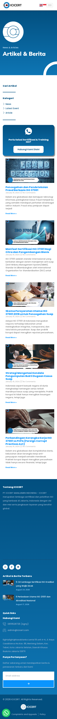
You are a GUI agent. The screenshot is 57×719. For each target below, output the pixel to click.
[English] (41, 5)
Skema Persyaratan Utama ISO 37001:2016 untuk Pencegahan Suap (29, 312)
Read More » (11, 213)
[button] (6, 713)
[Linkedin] (18, 567)
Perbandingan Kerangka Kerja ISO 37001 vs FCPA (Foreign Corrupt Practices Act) (29, 441)
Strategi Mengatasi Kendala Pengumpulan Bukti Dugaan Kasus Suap (29, 376)
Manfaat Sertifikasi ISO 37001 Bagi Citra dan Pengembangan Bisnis (28, 250)
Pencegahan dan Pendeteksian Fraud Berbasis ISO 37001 (27, 188)
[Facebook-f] (11, 567)
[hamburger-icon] (50, 5)
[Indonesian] (45, 5)
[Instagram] (5, 567)
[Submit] (28, 684)
